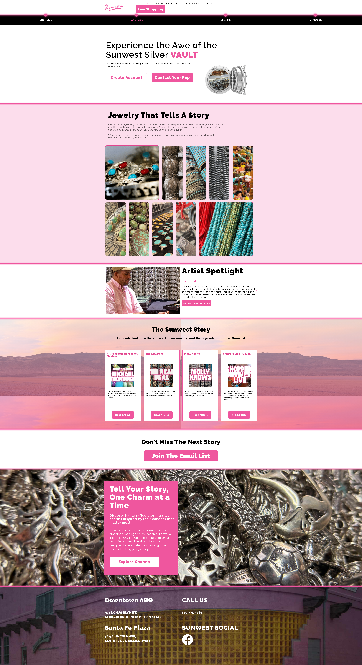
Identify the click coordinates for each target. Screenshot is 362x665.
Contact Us (213, 3)
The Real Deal (154, 353)
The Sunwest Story (166, 3)
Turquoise (315, 20)
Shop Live (46, 20)
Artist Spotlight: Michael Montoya (122, 354)
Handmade (136, 20)
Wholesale (142, 3)
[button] (105, 289)
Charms (226, 20)
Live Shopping (150, 9)
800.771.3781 (192, 612)
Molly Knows (192, 353)
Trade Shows (192, 3)
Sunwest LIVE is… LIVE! (237, 353)
